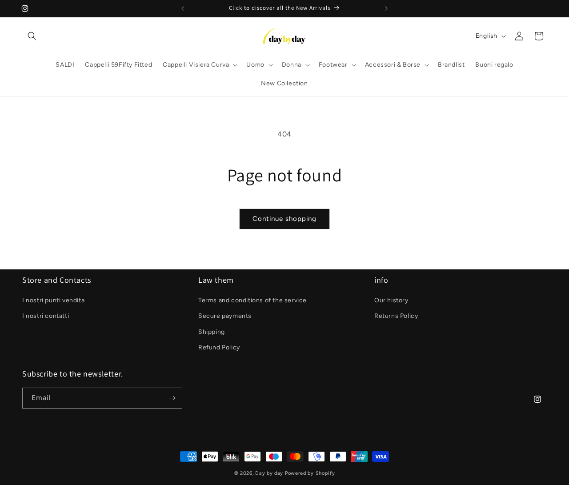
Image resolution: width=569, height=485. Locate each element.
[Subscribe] (172, 398)
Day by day (269, 473)
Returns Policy (396, 316)
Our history (391, 300)
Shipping (211, 332)
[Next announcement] (386, 8)
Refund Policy (219, 347)
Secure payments (225, 316)
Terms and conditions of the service (252, 300)
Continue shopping (284, 219)
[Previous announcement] (182, 8)
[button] (32, 36)
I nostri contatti (45, 316)
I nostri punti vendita (53, 300)
